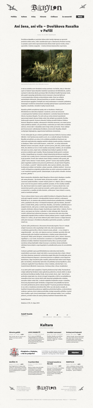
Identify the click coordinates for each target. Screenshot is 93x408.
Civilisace (54, 17)
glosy (48, 334)
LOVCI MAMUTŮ (34, 332)
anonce (30, 334)
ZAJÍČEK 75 (13, 362)
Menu (80, 17)
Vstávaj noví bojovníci (74, 332)
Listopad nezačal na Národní (54, 363)
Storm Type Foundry (57, 399)
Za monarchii (67, 17)
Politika (14, 17)
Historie (43, 17)
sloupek (11, 334)
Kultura (24, 17)
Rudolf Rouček (52, 35)
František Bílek (33, 362)
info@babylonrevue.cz (25, 389)
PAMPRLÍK (70, 362)
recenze (39, 35)
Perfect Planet (73, 399)
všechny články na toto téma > (46, 328)
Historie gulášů (14, 332)
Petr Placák (41, 334)
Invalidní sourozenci (54, 332)
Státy (33, 17)
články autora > (24, 315)
